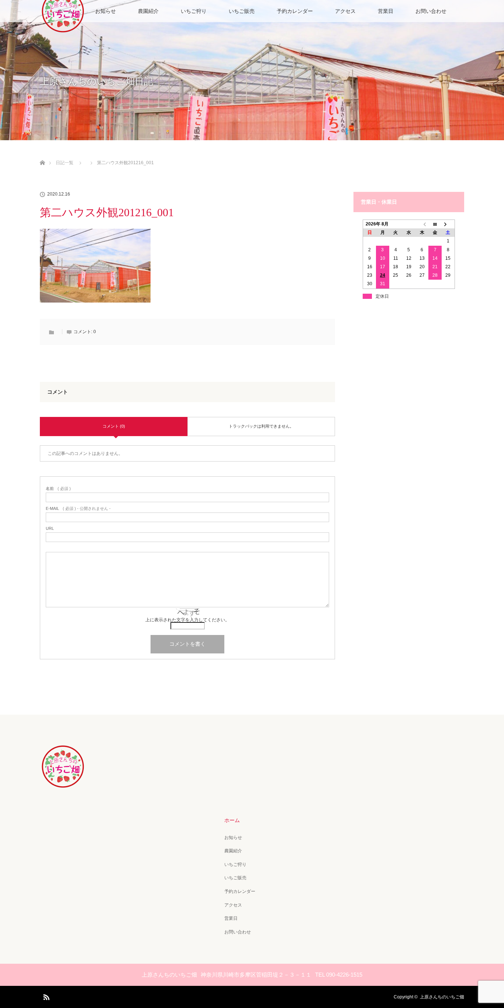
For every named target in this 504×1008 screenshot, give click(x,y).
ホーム (232, 820)
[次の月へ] (448, 224)
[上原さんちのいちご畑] (63, 783)
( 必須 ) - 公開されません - (78, 509)
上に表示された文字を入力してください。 (187, 619)
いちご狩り (194, 11)
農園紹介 (148, 11)
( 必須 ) (58, 489)
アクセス (345, 11)
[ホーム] (42, 154)
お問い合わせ (430, 11)
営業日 (385, 11)
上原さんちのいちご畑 (442, 997)
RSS (45, 995)
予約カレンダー (295, 11)
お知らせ (105, 11)
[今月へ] (435, 224)
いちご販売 (242, 11)
